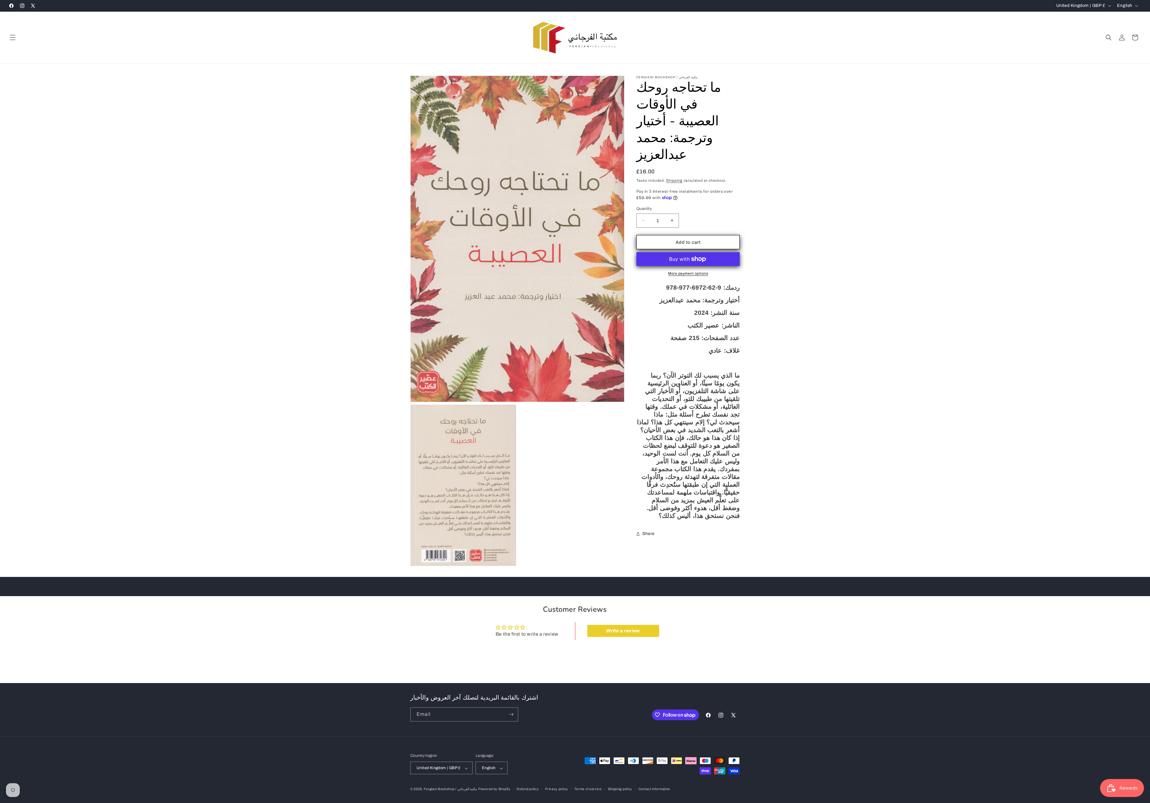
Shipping (674, 180)
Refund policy (528, 789)
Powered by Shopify (494, 789)
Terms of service (588, 789)
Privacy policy (556, 789)
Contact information (654, 789)
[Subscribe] (511, 714)
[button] (12, 37)
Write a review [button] (623, 630)
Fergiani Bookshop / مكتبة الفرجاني (450, 789)
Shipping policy (620, 789)
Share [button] (648, 533)
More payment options (688, 273)
